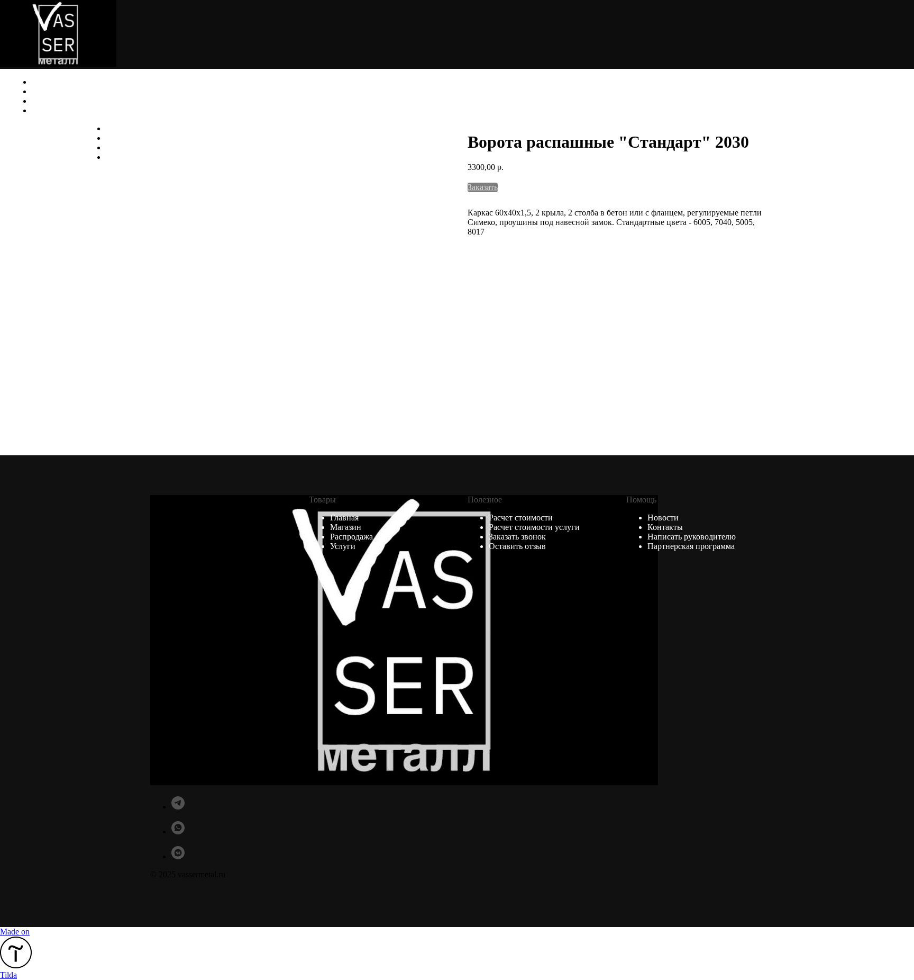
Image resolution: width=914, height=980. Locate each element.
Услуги (882, 137)
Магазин (56, 91)
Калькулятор (65, 110)
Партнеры (59, 100)
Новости (879, 147)
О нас (42, 81)
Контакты (883, 156)
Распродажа (872, 128)
